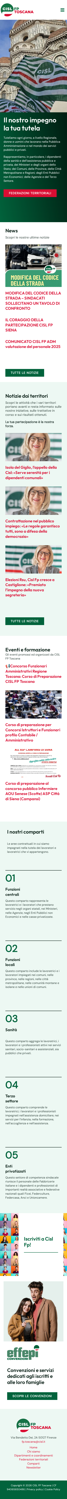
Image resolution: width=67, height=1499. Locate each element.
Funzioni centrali (12, 892)
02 (11, 948)
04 (11, 1084)
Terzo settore (11, 1098)
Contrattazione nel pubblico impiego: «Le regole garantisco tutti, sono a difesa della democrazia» (32, 528)
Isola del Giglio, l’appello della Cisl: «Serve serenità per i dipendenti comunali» (31, 472)
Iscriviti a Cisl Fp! (38, 1242)
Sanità (11, 1029)
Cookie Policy (52, 1489)
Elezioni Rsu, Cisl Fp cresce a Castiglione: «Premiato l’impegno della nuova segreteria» (29, 587)
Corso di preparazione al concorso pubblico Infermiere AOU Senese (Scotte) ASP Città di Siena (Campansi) (32, 791)
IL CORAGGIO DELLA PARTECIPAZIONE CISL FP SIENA (29, 325)
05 (11, 1155)
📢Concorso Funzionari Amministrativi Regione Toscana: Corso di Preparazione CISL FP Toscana (33, 673)
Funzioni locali (12, 962)
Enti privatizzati (15, 1169)
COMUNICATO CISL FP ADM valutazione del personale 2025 (32, 344)
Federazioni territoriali (33, 1459)
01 (10, 878)
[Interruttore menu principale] (62, 10)
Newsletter (33, 1467)
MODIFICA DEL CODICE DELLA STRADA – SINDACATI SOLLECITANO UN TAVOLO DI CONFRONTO (33, 301)
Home (33, 1447)
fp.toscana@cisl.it (33, 1442)
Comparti (33, 1463)
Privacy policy (35, 1489)
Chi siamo (33, 1451)
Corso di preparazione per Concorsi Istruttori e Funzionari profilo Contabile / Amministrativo (32, 732)
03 (11, 1018)
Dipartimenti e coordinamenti (33, 1455)
